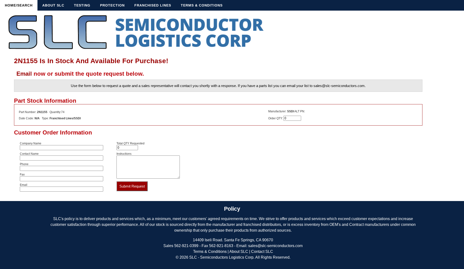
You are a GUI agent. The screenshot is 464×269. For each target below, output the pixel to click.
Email (24, 73)
